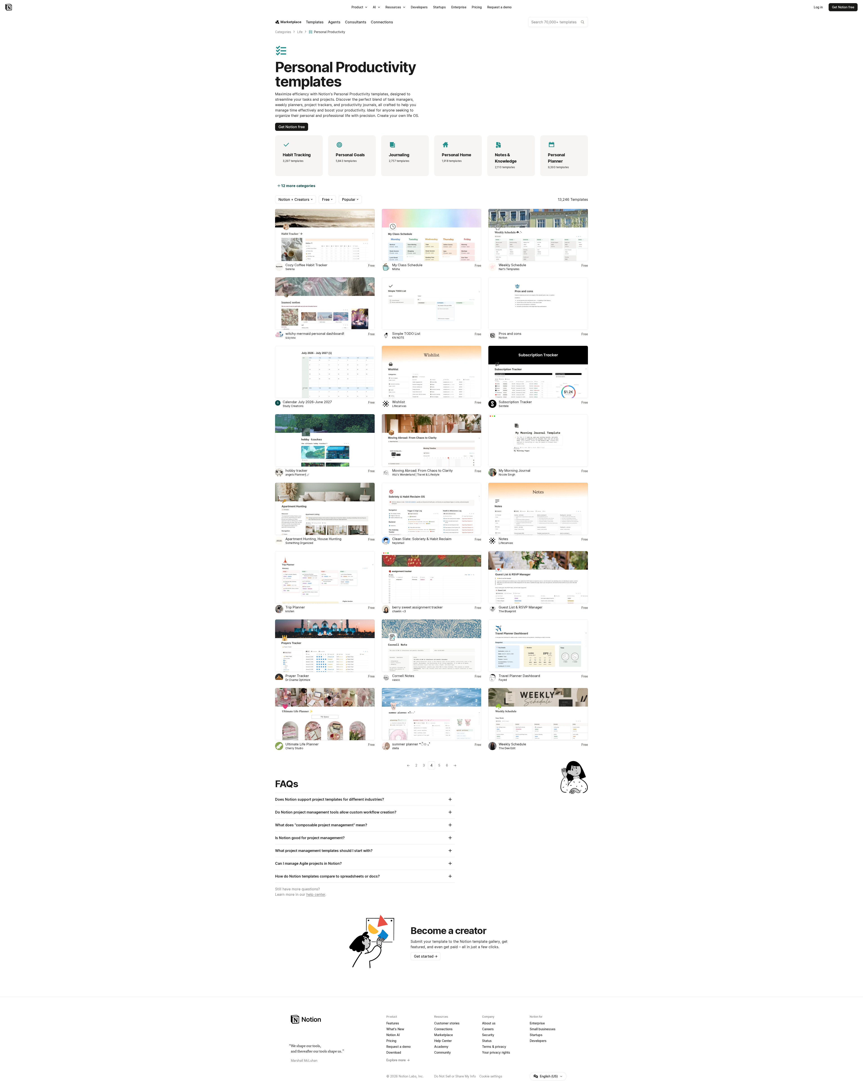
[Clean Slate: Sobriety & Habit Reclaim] (431, 509)
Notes (503, 539)
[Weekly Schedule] (538, 235)
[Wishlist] (431, 372)
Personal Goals (350, 154)
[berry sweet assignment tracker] (431, 577)
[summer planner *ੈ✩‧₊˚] (431, 714)
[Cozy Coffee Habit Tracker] (325, 235)
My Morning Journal (514, 470)
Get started (426, 956)
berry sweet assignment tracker (417, 607)
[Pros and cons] (538, 303)
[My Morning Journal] (538, 440)
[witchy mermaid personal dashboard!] (325, 303)
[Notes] (538, 509)
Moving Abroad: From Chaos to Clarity (422, 470)
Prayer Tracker (297, 676)
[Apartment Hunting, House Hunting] (325, 509)
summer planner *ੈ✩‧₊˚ (411, 744)
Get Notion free (291, 127)
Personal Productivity (329, 32)
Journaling (399, 154)
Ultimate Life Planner (302, 744)
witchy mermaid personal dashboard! (314, 333)
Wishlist (398, 402)
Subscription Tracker (515, 402)
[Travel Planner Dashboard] (538, 645)
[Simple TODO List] (431, 303)
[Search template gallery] (582, 22)
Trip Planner (295, 607)
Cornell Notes (403, 676)
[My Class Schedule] (431, 235)
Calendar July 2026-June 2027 (307, 402)
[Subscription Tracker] (538, 372)
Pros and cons (510, 333)
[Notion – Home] (9, 7)
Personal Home (456, 154)
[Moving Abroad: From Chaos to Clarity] (431, 440)
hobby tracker (296, 470)
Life (299, 32)
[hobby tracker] (325, 440)
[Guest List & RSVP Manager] (538, 577)
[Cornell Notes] (431, 645)
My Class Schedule (407, 265)
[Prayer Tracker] (325, 645)
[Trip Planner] (325, 577)
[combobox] (558, 22)
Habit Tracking (297, 154)
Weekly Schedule (512, 265)
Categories (283, 32)
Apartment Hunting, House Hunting (313, 539)
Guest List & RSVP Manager (521, 607)
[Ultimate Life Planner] (325, 714)
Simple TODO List (406, 333)
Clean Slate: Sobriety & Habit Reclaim (422, 539)
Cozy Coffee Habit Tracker (306, 265)
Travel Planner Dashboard (519, 676)
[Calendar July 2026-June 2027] (325, 372)
